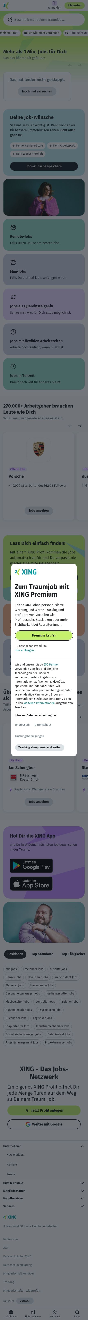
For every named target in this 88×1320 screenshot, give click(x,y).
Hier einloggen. (24, 650)
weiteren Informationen (39, 703)
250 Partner (51, 664)
